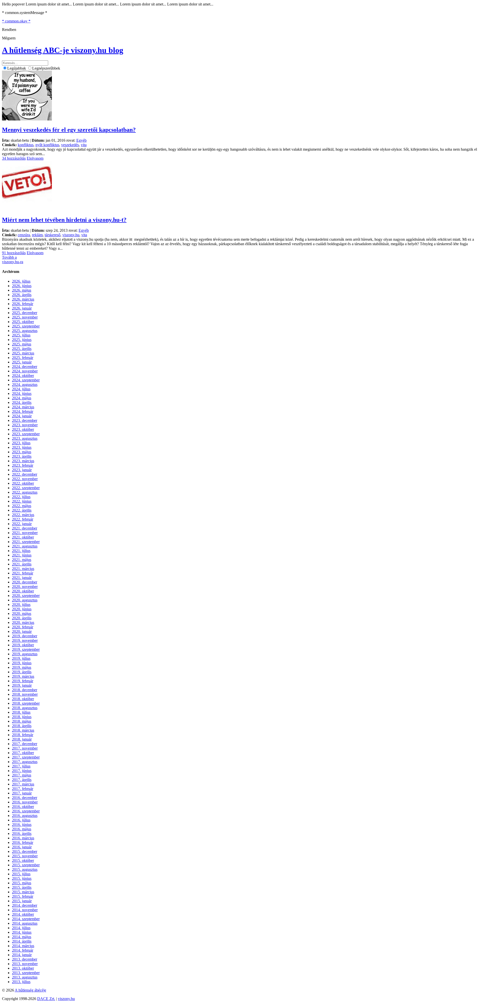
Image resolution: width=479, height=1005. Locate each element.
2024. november (25, 371)
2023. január (22, 470)
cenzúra (24, 235)
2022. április (21, 510)
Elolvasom (35, 158)
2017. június (21, 771)
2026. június (21, 286)
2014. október (23, 914)
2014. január (22, 955)
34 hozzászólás (14, 158)
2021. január (22, 577)
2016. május (21, 829)
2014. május (21, 937)
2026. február (22, 304)
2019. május (21, 667)
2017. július (21, 766)
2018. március (23, 730)
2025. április (21, 348)
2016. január (22, 847)
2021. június (21, 555)
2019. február (22, 681)
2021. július (21, 551)
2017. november (25, 748)
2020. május (21, 613)
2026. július (21, 281)
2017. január (22, 793)
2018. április (21, 726)
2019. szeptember (26, 649)
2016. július (21, 820)
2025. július (21, 335)
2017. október (23, 753)
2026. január (22, 308)
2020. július (21, 604)
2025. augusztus (24, 331)
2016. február (22, 842)
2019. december (24, 636)
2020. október (23, 591)
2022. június (21, 501)
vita (84, 145)
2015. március (23, 892)
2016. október (23, 806)
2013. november (25, 964)
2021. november (25, 533)
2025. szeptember (26, 326)
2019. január (22, 685)
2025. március (23, 353)
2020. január (22, 631)
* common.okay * (16, 21)
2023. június (21, 447)
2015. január (22, 901)
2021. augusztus (24, 546)
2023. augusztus (24, 438)
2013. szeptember (26, 973)
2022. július (21, 497)
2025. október (23, 322)
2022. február (22, 519)
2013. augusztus (24, 977)
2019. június (21, 663)
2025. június (21, 339)
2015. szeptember (26, 865)
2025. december (24, 313)
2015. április (21, 887)
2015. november (25, 856)
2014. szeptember (26, 919)
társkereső (52, 235)
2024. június (21, 393)
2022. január (22, 524)
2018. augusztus (24, 708)
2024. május (21, 398)
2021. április (21, 564)
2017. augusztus (24, 762)
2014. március (23, 946)
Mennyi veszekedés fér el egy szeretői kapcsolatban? (69, 129)
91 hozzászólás (14, 253)
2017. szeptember (26, 757)
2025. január (22, 362)
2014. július (21, 928)
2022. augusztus (24, 492)
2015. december (24, 851)
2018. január (22, 739)
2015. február (22, 896)
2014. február (22, 950)
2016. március (23, 838)
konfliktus (25, 145)
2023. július (21, 443)
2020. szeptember (26, 595)
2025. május (21, 344)
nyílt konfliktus (47, 145)
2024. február (22, 411)
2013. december (24, 959)
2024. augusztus (24, 384)
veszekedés (70, 145)
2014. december (24, 905)
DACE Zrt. (46, 999)
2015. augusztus (24, 869)
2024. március (23, 407)
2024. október (23, 375)
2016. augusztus (24, 815)
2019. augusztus (24, 654)
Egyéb (81, 140)
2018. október (23, 699)
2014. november (25, 910)
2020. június (21, 609)
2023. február (22, 465)
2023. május (21, 452)
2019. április (21, 672)
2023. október (23, 429)
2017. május (21, 775)
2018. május (21, 721)
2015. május (21, 883)
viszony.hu (70, 235)
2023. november (25, 425)
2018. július (21, 712)
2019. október (23, 645)
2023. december (24, 420)
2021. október (23, 537)
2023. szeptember (26, 434)
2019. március (23, 676)
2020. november (25, 586)
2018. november (25, 694)
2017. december (24, 744)
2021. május (21, 560)
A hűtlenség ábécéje (30, 990)
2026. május (21, 290)
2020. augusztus (24, 600)
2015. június (21, 878)
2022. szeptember (26, 488)
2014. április (21, 941)
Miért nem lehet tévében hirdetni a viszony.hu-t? (64, 220)
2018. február (22, 735)
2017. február (22, 788)
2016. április (21, 833)
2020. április (21, 618)
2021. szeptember (26, 542)
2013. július (21, 982)
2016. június (21, 824)
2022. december (24, 474)
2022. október (23, 483)
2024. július (21, 389)
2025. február (22, 357)
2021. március (23, 568)
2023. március (23, 461)
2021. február (22, 573)
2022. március (23, 515)
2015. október (23, 860)
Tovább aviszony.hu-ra (12, 259)
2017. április (21, 780)
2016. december (24, 797)
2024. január (22, 416)
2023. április (21, 456)
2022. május (21, 506)
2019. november (25, 640)
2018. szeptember (26, 703)
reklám (37, 235)
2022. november (25, 479)
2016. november (25, 802)
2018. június (21, 717)
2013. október (23, 968)
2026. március (23, 299)
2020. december (24, 582)
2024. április (21, 402)
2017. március (23, 784)
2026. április (21, 295)
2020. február (22, 627)
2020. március (23, 622)
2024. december (24, 366)
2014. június (21, 932)
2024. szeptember (26, 380)
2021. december (24, 528)
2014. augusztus (24, 923)
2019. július (21, 658)
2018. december (24, 690)
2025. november (25, 317)
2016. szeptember (26, 811)
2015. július (21, 874)
